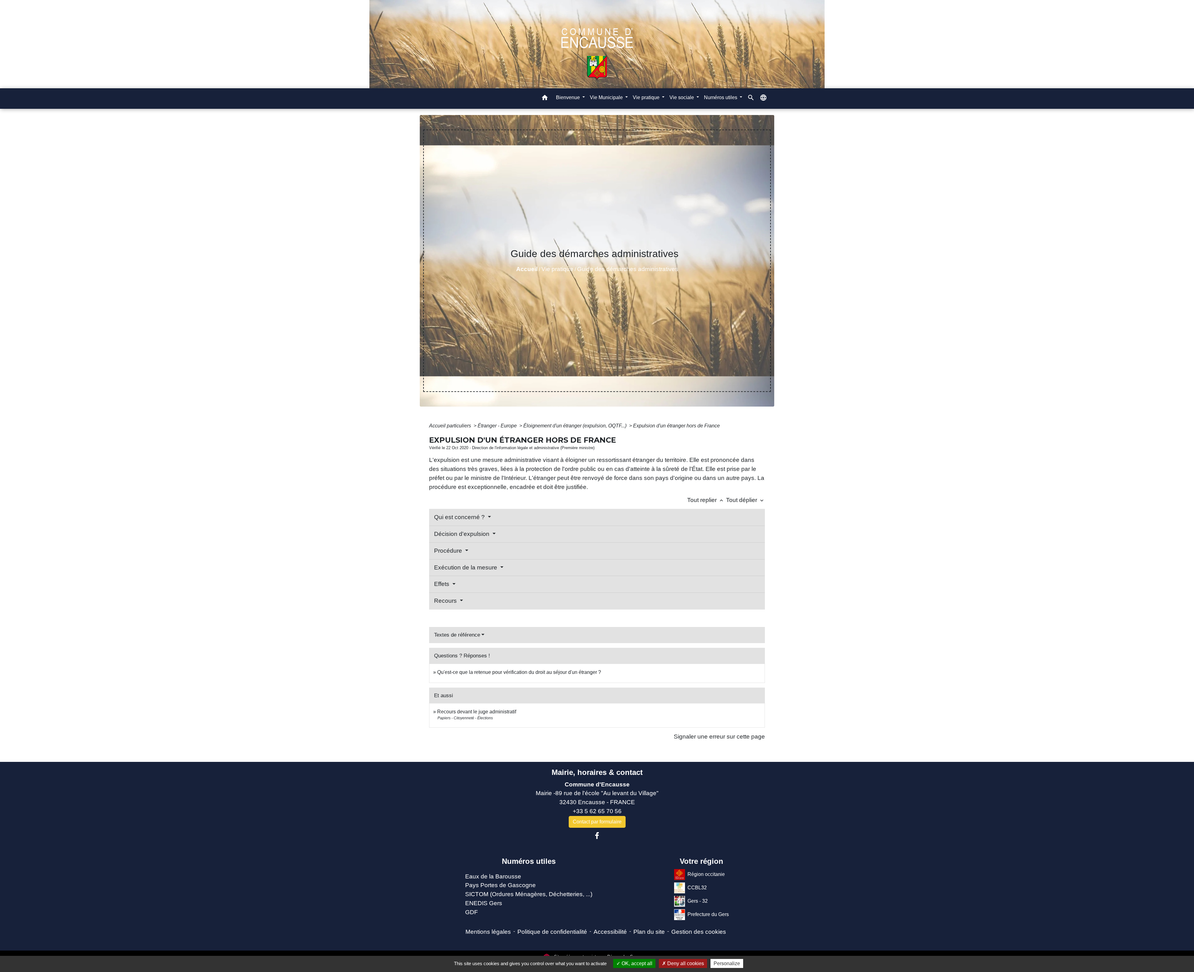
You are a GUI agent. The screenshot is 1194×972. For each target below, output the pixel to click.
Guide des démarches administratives (627, 269)
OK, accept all (636, 963)
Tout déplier (745, 500)
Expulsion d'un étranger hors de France (676, 425)
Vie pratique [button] (647, 97)
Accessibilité (610, 931)
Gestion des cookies (698, 931)
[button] (544, 98)
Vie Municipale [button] (607, 97)
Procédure (449, 550)
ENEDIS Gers (483, 903)
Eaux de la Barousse (493, 876)
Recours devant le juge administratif (476, 711)
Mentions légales (488, 931)
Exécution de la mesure (466, 567)
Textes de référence (457, 635)
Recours (446, 600)
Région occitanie (706, 874)
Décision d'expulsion (462, 534)
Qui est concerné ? (460, 517)
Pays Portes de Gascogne (500, 885)
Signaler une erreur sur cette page (719, 736)
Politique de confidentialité (552, 931)
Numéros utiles (529, 861)
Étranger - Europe (498, 425)
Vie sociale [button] (682, 97)
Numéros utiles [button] (721, 97)
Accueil (527, 269)
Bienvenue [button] (568, 97)
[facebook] (597, 835)
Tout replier (705, 500)
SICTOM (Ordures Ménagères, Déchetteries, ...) (528, 894)
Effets (442, 584)
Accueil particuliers (450, 425)
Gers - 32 (697, 900)
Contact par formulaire (597, 821)
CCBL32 (697, 887)
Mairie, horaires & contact (597, 772)
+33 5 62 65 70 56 (597, 811)
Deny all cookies (685, 963)
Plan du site (649, 931)
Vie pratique (557, 269)
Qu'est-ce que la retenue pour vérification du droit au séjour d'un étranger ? (519, 672)
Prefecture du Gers (708, 914)
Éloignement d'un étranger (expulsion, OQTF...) (575, 425)
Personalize (727, 963)
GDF (471, 912)
